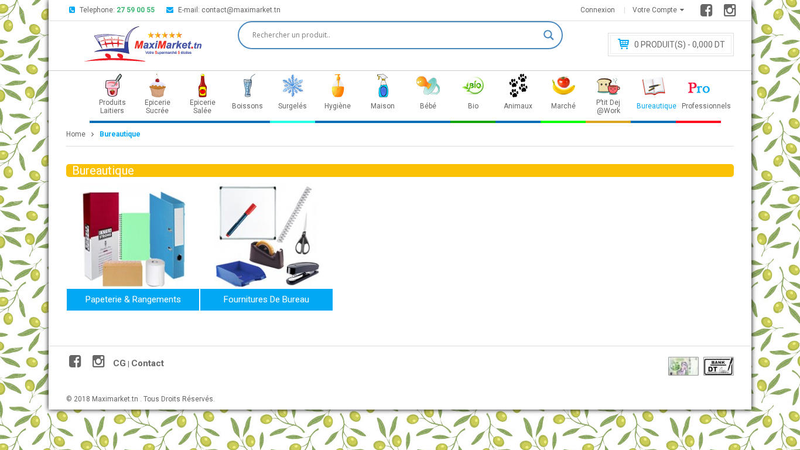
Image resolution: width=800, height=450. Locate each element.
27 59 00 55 (136, 10)
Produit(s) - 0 (679, 44)
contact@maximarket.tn (241, 10)
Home (76, 134)
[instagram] (732, 13)
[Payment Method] (683, 366)
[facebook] (708, 13)
